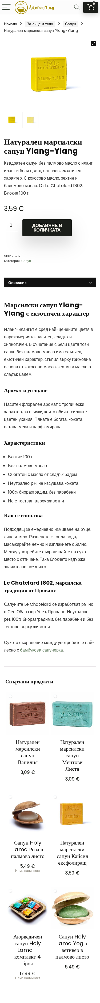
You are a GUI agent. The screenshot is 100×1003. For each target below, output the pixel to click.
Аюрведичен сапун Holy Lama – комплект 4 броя (27, 950)
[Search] (76, 7)
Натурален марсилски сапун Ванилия (27, 752)
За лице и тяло (40, 24)
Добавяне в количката (47, 228)
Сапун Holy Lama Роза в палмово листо (28, 849)
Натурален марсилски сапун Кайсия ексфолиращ (72, 852)
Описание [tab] (17, 282)
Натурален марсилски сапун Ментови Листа (72, 755)
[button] (93, 43)
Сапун (70, 24)
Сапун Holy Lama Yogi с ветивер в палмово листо (72, 946)
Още (27, 878)
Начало (10, 24)
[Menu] (6, 7)
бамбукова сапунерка (41, 650)
